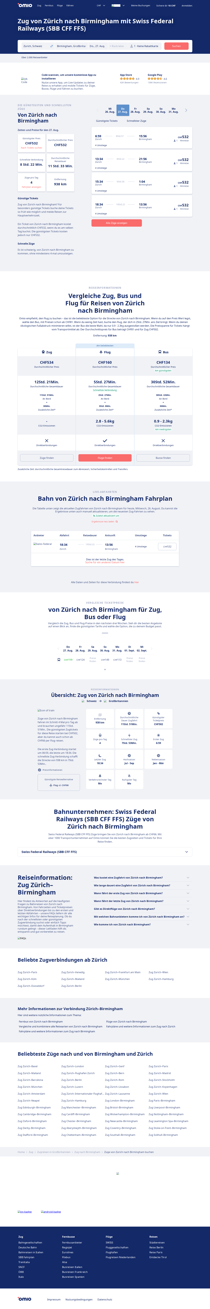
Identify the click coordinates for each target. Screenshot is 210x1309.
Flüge (60, 5)
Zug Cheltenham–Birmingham (78, 1135)
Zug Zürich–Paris (27, 972)
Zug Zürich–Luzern (72, 1086)
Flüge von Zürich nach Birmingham (126, 1021)
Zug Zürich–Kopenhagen (163, 1086)
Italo (21, 1277)
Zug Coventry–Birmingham (120, 1128)
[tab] (106, 120)
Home (21, 1152)
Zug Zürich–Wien (158, 972)
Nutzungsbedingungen (79, 1299)
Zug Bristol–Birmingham (119, 1107)
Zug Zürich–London (72, 1066)
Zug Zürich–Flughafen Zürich (78, 1073)
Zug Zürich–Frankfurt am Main (123, 972)
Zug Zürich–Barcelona (30, 1080)
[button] (98, 46)
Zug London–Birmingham (120, 1100)
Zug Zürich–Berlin (71, 986)
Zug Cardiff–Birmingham (75, 1114)
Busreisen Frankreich (75, 1272)
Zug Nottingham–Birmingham (166, 1114)
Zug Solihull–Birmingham (163, 1135)
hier (136, 582)
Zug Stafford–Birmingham (33, 1135)
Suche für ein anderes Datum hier (105, 562)
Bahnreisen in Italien (30, 1252)
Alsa (64, 1262)
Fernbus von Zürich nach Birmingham (41, 1021)
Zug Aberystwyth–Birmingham (79, 1128)
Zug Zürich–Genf (114, 1066)
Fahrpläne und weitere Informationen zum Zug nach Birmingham (57, 1031)
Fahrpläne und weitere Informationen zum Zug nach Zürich (140, 1026)
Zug (39, 5)
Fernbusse (68, 1236)
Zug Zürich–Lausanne (117, 1093)
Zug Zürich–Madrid (160, 1073)
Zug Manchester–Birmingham (78, 1107)
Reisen (153, 1236)
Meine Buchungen (140, 5)
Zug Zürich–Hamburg (161, 979)
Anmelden (187, 5)
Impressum (54, 1299)
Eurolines (67, 1252)
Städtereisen (157, 1242)
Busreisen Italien (72, 1267)
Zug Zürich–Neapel (29, 1100)
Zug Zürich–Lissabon (117, 1086)
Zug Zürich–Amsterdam (31, 1093)
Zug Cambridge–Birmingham (34, 1114)
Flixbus (66, 1257)
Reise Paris (155, 1252)
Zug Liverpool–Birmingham (164, 1107)
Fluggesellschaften (117, 1247)
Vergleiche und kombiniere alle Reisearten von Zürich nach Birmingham (60, 1026)
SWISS (109, 1242)
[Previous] (58, 648)
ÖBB (21, 1272)
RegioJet (67, 1247)
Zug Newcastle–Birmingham (121, 1121)
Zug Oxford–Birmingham (32, 1121)
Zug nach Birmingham (87, 1152)
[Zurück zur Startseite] (27, 5)
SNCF (21, 1267)
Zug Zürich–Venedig (73, 972)
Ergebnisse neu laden (103, 521)
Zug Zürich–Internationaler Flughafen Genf (86, 1093)
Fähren (70, 5)
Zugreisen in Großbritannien (53, 1152)
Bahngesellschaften (30, 1242)
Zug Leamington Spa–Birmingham (168, 1121)
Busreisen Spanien (73, 1277)
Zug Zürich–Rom (114, 1080)
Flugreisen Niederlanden (120, 1257)
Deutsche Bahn (27, 1247)
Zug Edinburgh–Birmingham (34, 1107)
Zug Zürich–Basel (28, 1066)
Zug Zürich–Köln (27, 979)
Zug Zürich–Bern (114, 1073)
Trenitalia (24, 1262)
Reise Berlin (156, 1247)
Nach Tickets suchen (31, 147)
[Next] (186, 110)
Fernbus (49, 5)
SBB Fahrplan (26, 1257)
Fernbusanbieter (72, 1242)
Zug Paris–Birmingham (162, 1100)
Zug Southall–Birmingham (120, 1135)
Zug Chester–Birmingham (76, 1121)
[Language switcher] (118, 5)
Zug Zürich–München (117, 979)
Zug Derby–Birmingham (32, 1128)
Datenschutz (104, 1299)
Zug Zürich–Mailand (72, 979)
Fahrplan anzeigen (31, 186)
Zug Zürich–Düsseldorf (31, 986)
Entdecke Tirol (158, 1257)
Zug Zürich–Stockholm (162, 1080)
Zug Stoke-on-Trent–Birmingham (168, 1128)
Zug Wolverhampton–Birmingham (125, 1114)
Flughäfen (112, 1252)
